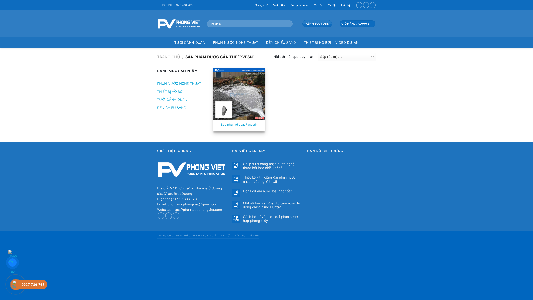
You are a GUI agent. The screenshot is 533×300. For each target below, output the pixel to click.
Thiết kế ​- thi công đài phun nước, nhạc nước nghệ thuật (269, 179)
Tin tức (318, 5)
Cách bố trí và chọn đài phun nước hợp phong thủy (270, 219)
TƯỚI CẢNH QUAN (189, 42)
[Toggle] (205, 83)
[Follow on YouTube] (373, 5)
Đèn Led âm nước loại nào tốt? (267, 191)
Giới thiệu (279, 5)
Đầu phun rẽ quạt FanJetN (239, 124)
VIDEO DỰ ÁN (347, 42)
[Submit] (288, 23)
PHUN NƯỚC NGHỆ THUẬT (235, 42)
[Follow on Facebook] (359, 5)
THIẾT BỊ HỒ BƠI (317, 42)
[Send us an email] (366, 5)
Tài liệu (332, 5)
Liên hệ (345, 5)
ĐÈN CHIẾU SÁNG (281, 42)
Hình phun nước (299, 5)
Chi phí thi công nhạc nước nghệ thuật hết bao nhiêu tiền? (268, 166)
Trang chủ (261, 5)
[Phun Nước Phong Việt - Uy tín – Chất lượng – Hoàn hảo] (179, 24)
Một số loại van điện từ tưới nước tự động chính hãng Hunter (271, 205)
